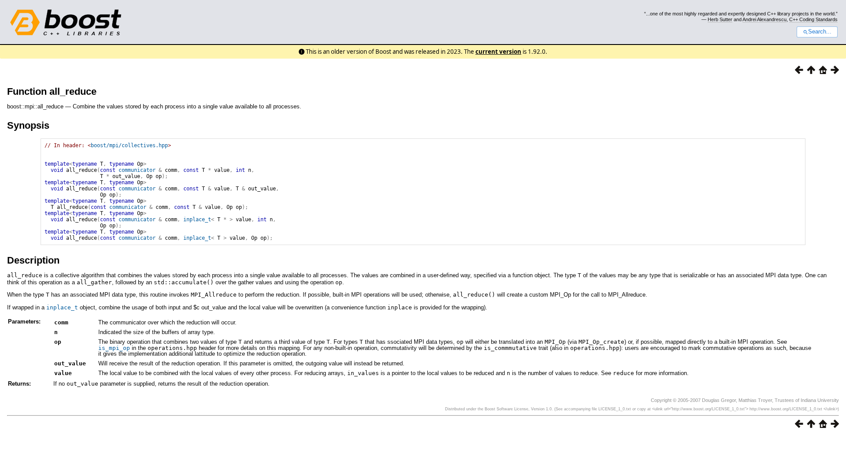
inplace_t (197, 219)
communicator (137, 170)
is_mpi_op (114, 348)
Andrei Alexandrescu (764, 19)
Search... (819, 32)
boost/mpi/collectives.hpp (129, 145)
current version (498, 52)
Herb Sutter (720, 19)
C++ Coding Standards (813, 19)
